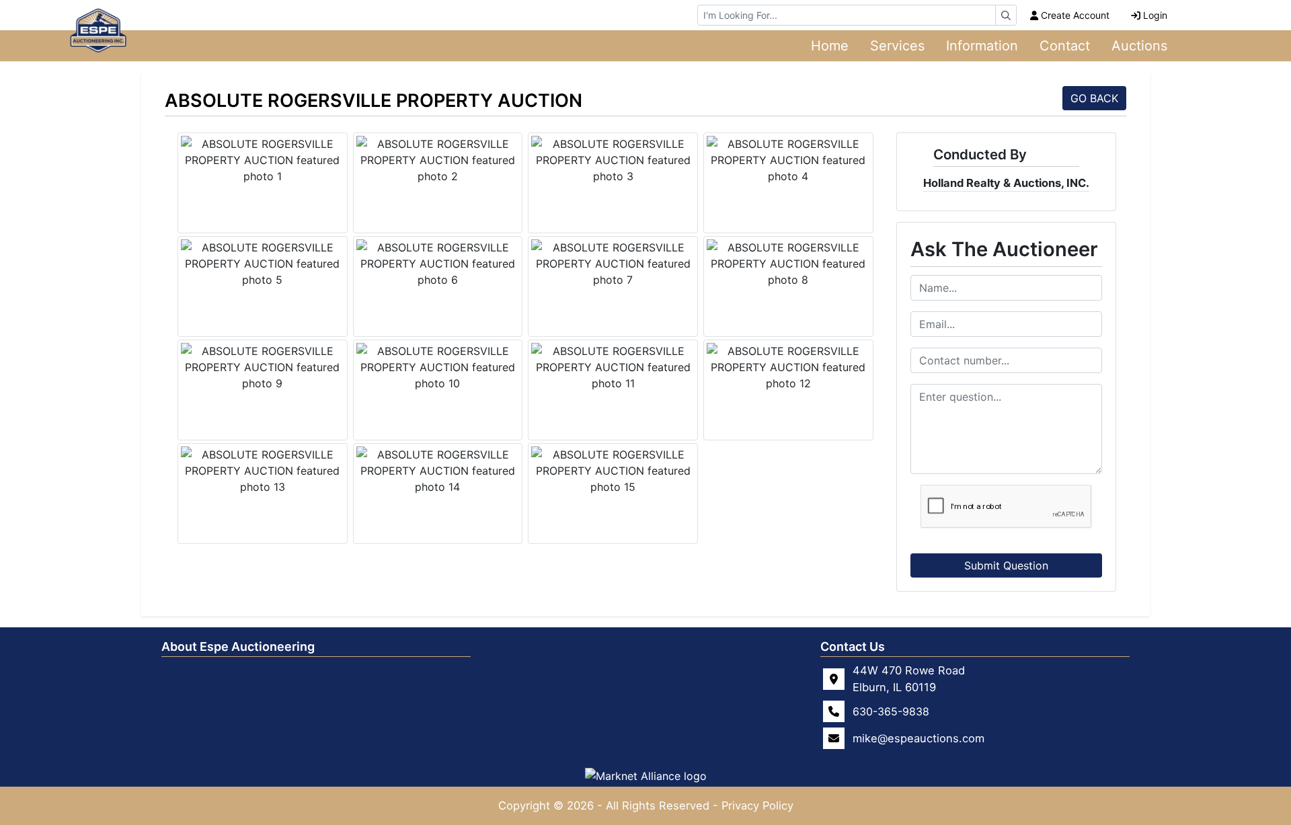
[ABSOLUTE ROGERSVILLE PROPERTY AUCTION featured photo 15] (613, 470)
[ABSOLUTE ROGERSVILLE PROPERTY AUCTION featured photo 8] (788, 263)
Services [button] (897, 46)
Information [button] (982, 46)
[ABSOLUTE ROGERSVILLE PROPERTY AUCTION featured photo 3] (613, 160)
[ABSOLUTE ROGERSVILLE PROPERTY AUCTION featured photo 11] (613, 367)
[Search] (1006, 15)
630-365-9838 (891, 711)
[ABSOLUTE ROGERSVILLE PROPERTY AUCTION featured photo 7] (613, 263)
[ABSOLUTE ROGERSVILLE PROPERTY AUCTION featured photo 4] (788, 160)
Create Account (1075, 15)
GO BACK (1094, 98)
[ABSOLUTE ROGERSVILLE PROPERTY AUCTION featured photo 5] (262, 263)
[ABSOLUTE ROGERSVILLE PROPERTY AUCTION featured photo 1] (262, 160)
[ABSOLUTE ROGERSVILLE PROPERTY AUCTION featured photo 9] (262, 367)
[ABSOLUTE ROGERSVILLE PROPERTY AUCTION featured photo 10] (438, 367)
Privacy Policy (757, 805)
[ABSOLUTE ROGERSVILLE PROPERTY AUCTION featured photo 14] (438, 470)
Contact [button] (1065, 46)
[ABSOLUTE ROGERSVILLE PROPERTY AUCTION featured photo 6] (438, 263)
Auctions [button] (1139, 46)
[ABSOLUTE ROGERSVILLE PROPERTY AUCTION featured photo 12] (788, 367)
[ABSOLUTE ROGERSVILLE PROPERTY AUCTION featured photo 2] (438, 160)
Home (830, 46)
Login (1155, 15)
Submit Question (1006, 565)
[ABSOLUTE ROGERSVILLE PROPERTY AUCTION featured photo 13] (262, 470)
